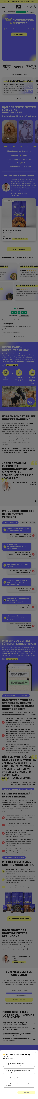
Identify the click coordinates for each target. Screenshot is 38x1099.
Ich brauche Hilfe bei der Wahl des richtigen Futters (19, 1071)
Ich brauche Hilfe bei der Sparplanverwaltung (16, 1064)
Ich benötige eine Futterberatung (19, 1078)
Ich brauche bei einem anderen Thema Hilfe (20, 1084)
